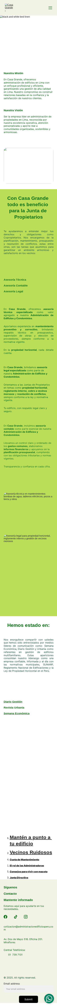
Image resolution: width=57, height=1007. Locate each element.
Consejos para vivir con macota (28, 871)
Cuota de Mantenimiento (24, 859)
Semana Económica (16, 713)
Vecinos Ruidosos (31, 852)
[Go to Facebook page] (5, 917)
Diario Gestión (13, 701)
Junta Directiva (19, 877)
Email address (12, 983)
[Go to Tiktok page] (15, 917)
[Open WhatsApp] (49, 998)
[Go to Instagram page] (26, 917)
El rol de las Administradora (26, 865)
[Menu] (50, 7)
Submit (28, 999)
